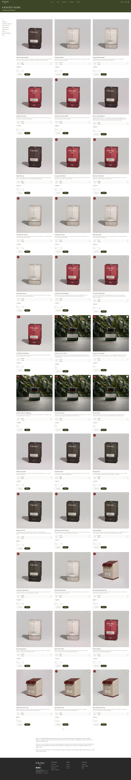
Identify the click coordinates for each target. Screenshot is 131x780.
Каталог (52, 2)
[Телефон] (38, 767)
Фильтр (68, 764)
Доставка (72, 2)
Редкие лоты (84, 764)
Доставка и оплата (54, 766)
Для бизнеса (64, 2)
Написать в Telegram (55, 769)
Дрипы (68, 767)
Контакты (78, 2)
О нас (58, 2)
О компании (53, 764)
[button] (121, 2)
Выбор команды (85, 766)
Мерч (83, 767)
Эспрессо (68, 766)
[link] (123, 2)
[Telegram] (36, 767)
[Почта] (39, 767)
